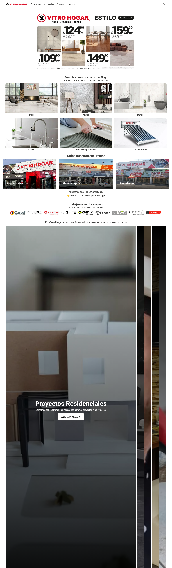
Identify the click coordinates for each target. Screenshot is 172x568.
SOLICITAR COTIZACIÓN (71, 417)
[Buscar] (164, 4)
